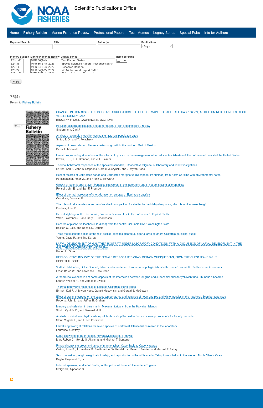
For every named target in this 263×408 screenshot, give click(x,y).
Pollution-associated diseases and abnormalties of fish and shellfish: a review (103, 126)
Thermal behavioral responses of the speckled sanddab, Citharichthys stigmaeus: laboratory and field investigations (126, 165)
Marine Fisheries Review (70, 32)
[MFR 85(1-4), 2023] (44, 63)
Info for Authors (216, 32)
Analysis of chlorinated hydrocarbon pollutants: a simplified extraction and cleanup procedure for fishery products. (125, 316)
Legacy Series (164, 32)
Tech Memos (139, 32)
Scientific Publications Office (105, 7)
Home (14, 32)
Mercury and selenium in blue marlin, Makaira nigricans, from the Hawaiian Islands (106, 306)
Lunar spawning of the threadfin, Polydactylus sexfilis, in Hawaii (94, 335)
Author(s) (103, 42)
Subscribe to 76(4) (11, 379)
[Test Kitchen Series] (88, 60)
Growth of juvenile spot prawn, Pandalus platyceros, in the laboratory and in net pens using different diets (120, 184)
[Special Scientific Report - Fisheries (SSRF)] (88, 63)
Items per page (125, 56)
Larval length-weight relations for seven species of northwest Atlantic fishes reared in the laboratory (116, 326)
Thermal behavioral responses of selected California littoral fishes (96, 287)
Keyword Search (20, 42)
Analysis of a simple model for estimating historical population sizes (97, 135)
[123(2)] (16, 70)
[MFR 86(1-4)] (44, 60)
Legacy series (69, 56)
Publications (148, 42)
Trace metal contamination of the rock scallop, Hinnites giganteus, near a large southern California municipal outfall (126, 234)
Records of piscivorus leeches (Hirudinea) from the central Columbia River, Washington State (112, 224)
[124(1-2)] (16, 60)
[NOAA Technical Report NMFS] (88, 70)
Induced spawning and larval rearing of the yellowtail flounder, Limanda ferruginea (106, 365)
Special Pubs (190, 32)
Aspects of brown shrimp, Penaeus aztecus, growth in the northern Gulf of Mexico (106, 145)
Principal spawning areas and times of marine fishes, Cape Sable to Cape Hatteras (106, 345)
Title (56, 42)
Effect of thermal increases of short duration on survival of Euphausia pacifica (103, 194)
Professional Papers (109, 32)
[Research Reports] (88, 67)
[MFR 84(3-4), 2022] (44, 67)
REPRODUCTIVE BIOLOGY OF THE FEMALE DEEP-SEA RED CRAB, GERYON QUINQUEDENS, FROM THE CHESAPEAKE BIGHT (136, 257)
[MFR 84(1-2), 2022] (44, 70)
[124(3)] (16, 63)
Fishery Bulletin (35, 32)
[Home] (40, 14)
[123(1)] (16, 67)
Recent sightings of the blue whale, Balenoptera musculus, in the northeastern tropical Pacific (113, 214)
